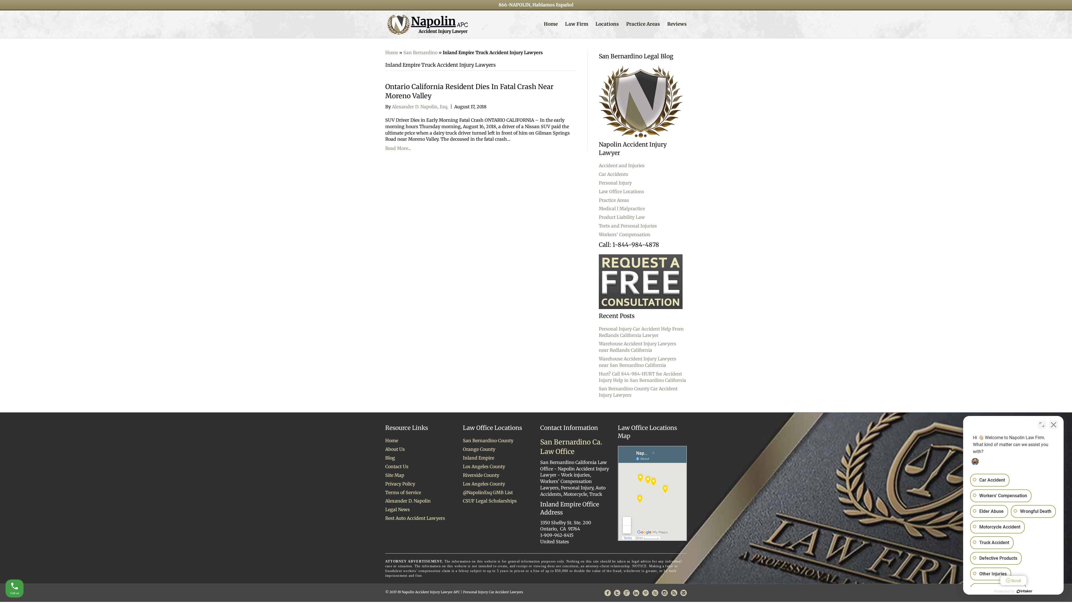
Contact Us (396, 466)
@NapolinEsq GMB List (488, 492)
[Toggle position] (1041, 424)
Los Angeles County (484, 466)
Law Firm (576, 24)
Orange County (479, 449)
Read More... (398, 148)
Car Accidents (613, 174)
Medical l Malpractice (622, 208)
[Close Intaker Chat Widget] (1053, 424)
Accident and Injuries (622, 165)
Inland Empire (478, 458)
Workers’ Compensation (624, 234)
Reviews (677, 24)
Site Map (394, 475)
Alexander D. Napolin (408, 501)
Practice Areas (643, 24)
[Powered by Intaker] (1024, 591)
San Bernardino (420, 52)
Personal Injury (615, 183)
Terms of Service (403, 492)
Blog (390, 458)
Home (551, 24)
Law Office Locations (621, 191)
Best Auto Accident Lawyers (415, 518)
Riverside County (481, 475)
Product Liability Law (622, 217)
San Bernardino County (488, 440)
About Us (395, 449)
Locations (607, 24)
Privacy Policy (400, 484)
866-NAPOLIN (514, 5)
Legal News (397, 509)
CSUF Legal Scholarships (490, 501)
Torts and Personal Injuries (628, 226)
